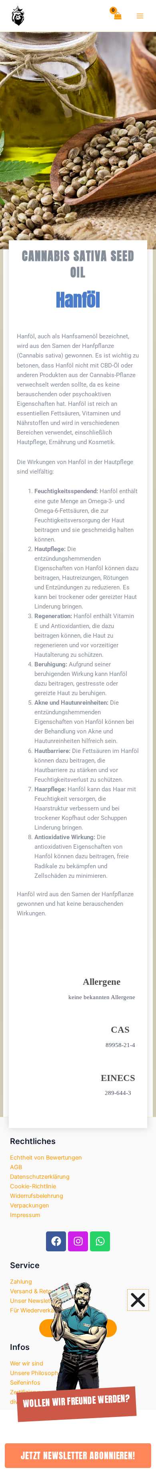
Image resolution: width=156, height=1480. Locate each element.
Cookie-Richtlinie (33, 1186)
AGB (16, 1167)
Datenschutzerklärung (40, 1176)
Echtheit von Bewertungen (46, 1157)
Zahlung (21, 1281)
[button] (138, 1300)
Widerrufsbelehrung (36, 1195)
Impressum (25, 1215)
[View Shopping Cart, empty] (116, 16)
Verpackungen (29, 1205)
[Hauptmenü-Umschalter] (140, 16)
